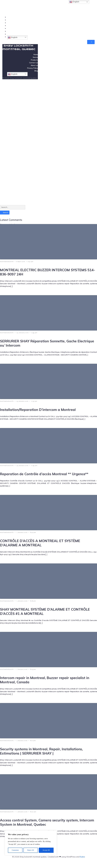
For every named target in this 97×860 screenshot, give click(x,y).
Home (92, 17)
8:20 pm (33, 812)
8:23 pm (33, 669)
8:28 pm (33, 601)
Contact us (90, 25)
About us (91, 28)
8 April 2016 (21, 261)
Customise (15, 850)
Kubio (82, 857)
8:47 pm (33, 532)
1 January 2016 (22, 532)
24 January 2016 (23, 333)
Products (91, 22)
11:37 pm (34, 401)
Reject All (30, 850)
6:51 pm (30, 261)
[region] (31, 843)
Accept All (46, 850)
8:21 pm (33, 740)
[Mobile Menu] (91, 42)
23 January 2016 (23, 401)
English (14, 37)
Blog (93, 34)
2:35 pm (34, 333)
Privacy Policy (88, 31)
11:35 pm (34, 465)
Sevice (92, 20)
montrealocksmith (7, 261)
